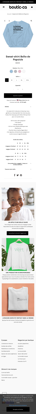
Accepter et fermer (18, 409)
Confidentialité (5, 351)
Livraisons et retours (7, 343)
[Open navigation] (3, 7)
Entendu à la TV (22, 361)
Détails (7, 106)
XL (21, 80)
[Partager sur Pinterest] (21, 175)
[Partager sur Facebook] (14, 175)
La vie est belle (22, 351)
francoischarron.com (7, 375)
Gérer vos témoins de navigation (18, 405)
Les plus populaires (23, 343)
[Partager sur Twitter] (18, 175)
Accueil (9, 14)
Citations (20, 348)
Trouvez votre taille (10, 169)
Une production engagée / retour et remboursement (17, 164)
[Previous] (5, 21)
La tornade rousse (23, 356)
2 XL (27, 80)
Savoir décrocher (22, 353)
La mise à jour (22, 359)
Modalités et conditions (8, 348)
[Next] (9, 21)
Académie (20, 346)
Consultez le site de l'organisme (17, 233)
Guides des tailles (6, 346)
